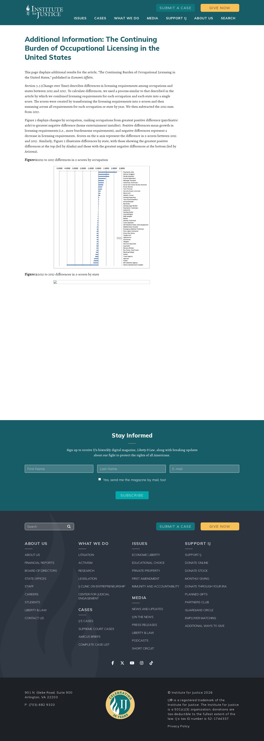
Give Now (219, 8)
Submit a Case (176, 8)
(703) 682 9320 (42, 705)
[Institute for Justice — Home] (44, 11)
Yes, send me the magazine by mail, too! (134, 480)
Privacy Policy (179, 726)
